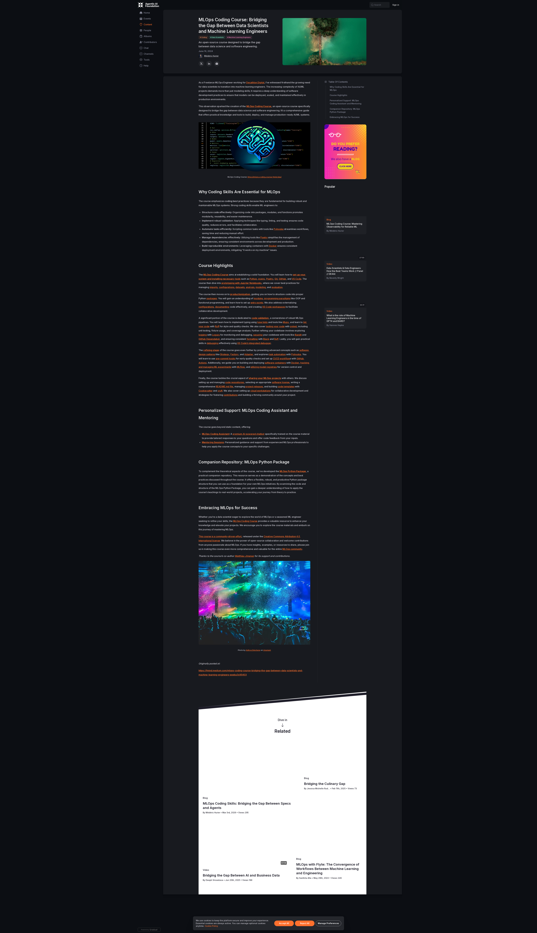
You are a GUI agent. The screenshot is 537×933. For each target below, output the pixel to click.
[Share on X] (201, 63)
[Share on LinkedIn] (209, 63)
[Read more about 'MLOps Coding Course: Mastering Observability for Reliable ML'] (345, 204)
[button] (372, 5)
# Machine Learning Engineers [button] (239, 37)
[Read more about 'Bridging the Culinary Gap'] (333, 758)
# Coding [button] (203, 37)
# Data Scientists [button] (217, 37)
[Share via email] (217, 63)
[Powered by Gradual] (149, 930)
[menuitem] (149, 13)
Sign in (395, 5)
